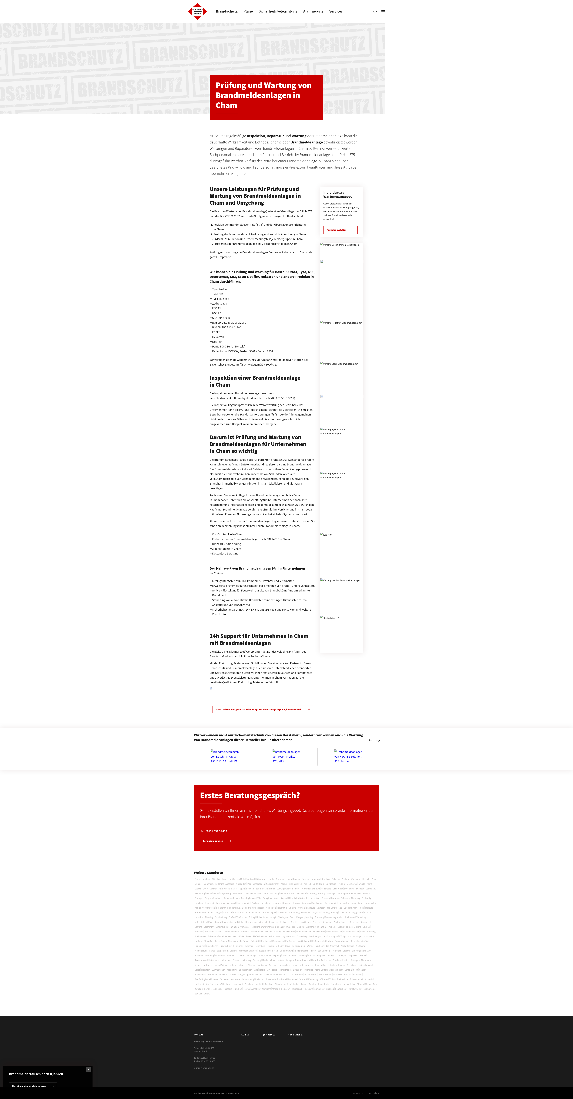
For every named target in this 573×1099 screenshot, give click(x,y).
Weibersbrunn (201, 950)
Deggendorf (357, 912)
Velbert (198, 965)
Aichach (364, 931)
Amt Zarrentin (212, 984)
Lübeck (198, 888)
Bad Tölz (294, 922)
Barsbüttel (282, 979)
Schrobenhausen (351, 931)
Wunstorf (223, 974)
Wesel (326, 965)
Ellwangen (272, 945)
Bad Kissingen (269, 912)
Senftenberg (340, 988)
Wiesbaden (241, 883)
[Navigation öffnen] (383, 12)
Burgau (338, 941)
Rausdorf (302, 979)
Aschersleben (258, 907)
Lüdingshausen (365, 965)
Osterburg (269, 984)
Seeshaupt (327, 922)
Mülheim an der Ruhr (310, 888)
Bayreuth (316, 912)
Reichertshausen (334, 931)
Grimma (292, 907)
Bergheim (321, 955)
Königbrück (297, 988)
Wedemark (257, 974)
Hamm (272, 888)
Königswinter (265, 955)
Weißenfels (271, 907)
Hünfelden (336, 950)
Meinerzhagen (285, 969)
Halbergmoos (257, 931)
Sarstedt (348, 974)
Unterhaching (222, 926)
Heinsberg (246, 960)
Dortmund (280, 879)
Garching (245, 931)
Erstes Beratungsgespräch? (250, 795)
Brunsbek (292, 979)
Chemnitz (313, 883)
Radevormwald (202, 960)
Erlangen (199, 898)
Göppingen (200, 945)
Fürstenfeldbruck (344, 926)
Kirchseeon (350, 917)
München (216, 879)
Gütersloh (304, 898)
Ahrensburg (248, 979)
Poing (211, 922)
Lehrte (314, 974)
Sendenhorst (200, 974)
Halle (321, 883)
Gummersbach (218, 969)
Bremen (296, 879)
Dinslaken (297, 969)
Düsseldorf (261, 879)
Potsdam (250, 888)
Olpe (256, 969)
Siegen (284, 898)
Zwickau (199, 988)
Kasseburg (313, 979)
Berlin (197, 879)
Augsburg (229, 883)
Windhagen (252, 955)
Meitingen (357, 936)
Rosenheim (227, 922)
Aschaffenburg (347, 945)
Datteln (348, 969)
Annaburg (256, 988)
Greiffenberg (318, 903)
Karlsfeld (199, 931)
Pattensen (337, 974)
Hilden (363, 955)
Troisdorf (286, 955)
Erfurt (205, 888)
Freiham (331, 926)
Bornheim (337, 960)
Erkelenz (236, 960)
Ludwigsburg (226, 945)
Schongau (333, 936)
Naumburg (282, 907)
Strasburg (286, 903)
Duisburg (336, 879)
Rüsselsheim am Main (268, 950)
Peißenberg (317, 941)
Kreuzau (306, 960)
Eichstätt (255, 941)
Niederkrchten (268, 960)
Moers (276, 898)
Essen (289, 879)
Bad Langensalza (334, 907)
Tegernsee (273, 922)
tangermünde (243, 903)
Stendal (278, 984)
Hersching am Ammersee (262, 926)
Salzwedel (231, 903)
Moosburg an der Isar (285, 936)
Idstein (313, 950)
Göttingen (331, 893)
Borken (333, 965)
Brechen (347, 950)
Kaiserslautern (298, 945)
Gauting (198, 926)
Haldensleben (349, 984)
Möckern (255, 903)
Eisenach (227, 912)
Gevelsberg (272, 969)
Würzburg (274, 893)
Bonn (374, 879)
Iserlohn (232, 965)
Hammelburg (255, 912)
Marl (341, 969)
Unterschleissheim (212, 931)
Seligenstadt (222, 950)
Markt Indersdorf (304, 931)
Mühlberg (266, 988)
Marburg (369, 907)
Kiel (305, 883)
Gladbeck (333, 969)
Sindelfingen (212, 945)
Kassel (234, 888)
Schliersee (284, 922)
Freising (277, 931)
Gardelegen (336, 984)
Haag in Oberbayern (279, 917)
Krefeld (361, 883)
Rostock (226, 888)
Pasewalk (276, 903)
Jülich (346, 960)
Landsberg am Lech (318, 936)
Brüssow (297, 903)
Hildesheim (293, 898)
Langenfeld (353, 955)
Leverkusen (349, 888)
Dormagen (341, 955)
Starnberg (365, 922)
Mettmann (366, 960)
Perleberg (249, 984)
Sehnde (328, 974)
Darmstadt (371, 888)
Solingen (360, 888)
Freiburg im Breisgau (347, 883)
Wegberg (257, 960)
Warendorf (213, 974)
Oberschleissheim (231, 931)
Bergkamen (262, 965)
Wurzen (301, 907)
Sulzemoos (213, 936)
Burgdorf (299, 974)
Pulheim (331, 955)
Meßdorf (288, 984)
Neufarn (268, 931)
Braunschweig (295, 883)
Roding (334, 912)
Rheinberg (308, 969)
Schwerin (345, 898)
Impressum (358, 1093)
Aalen (345, 941)
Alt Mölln (369, 979)
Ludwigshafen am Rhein (288, 888)
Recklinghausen (248, 898)
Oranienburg (356, 903)
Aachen (284, 883)
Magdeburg (331, 883)
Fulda (361, 907)
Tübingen (249, 945)
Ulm (293, 893)
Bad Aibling (239, 922)
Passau (367, 912)
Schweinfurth (283, 912)
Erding (252, 917)
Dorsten (318, 965)
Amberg (326, 912)
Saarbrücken (262, 888)
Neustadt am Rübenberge (275, 974)
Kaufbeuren (290, 941)
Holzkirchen (305, 922)
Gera (375, 984)
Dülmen (341, 965)
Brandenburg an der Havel (228, 907)
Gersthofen (246, 936)
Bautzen (198, 993)
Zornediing (361, 917)
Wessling (303, 955)
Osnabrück (338, 888)
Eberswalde (343, 903)
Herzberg (228, 988)
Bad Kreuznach (332, 945)
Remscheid (229, 898)
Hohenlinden (262, 917)
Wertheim (360, 945)
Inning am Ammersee (239, 926)
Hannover (315, 879)
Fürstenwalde (369, 988)
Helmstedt (210, 903)
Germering (311, 926)
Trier (259, 898)
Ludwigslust (237, 984)
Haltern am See (306, 965)
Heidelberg (200, 893)
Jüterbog (238, 988)
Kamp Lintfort (321, 969)
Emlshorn (259, 979)
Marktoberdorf (304, 941)
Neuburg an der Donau (238, 941)
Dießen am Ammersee (285, 926)
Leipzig (271, 879)
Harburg (198, 941)
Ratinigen (355, 960)
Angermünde (331, 903)
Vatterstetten (201, 922)
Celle (291, 974)
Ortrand (276, 988)
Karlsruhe (219, 883)
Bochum (345, 879)
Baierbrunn (209, 926)
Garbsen (233, 974)
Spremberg (319, 988)
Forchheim (306, 912)
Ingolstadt (315, 898)
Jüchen (227, 960)
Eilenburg (310, 907)
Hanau (212, 950)
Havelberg (265, 903)
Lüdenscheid (284, 965)
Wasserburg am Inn (334, 917)
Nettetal (281, 960)
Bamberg (295, 912)
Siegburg (276, 955)
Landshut (199, 917)
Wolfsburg (312, 893)
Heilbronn (285, 893)
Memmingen (278, 941)
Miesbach (263, 922)
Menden (251, 965)
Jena (237, 898)
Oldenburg (326, 888)
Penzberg (316, 922)
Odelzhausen (225, 936)
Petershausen (288, 931)
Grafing (309, 917)
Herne (209, 893)
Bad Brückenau (240, 912)
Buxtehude (271, 979)
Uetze (307, 974)
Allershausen (319, 931)
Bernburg (246, 907)
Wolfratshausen (341, 922)
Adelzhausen (200, 936)
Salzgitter (267, 898)
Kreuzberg (354, 922)
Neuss (216, 893)
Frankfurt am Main (236, 879)
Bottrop (321, 893)
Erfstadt (312, 955)
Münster (198, 883)
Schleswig (366, 898)
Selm (355, 969)
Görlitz (207, 993)
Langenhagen (244, 974)
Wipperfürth (232, 969)
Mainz (369, 883)
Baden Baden (284, 945)
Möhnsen (323, 979)
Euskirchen (326, 960)
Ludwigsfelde (370, 903)
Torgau (246, 988)
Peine (321, 974)
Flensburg (355, 898)
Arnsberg (273, 965)
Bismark (304, 984)
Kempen (290, 960)
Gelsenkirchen (272, 883)
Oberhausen (215, 888)
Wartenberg (302, 936)
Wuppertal (356, 879)
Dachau (366, 926)
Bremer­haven (355, 893)
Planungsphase (235, 526)
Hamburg (206, 879)
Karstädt (259, 984)
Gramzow (306, 903)
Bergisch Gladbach (213, 898)
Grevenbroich (216, 960)
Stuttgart (250, 879)
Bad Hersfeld (201, 912)
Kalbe (295, 984)
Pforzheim (301, 893)
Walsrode (357, 974)
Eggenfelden (221, 941)
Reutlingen (343, 893)
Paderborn (237, 893)
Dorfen (232, 917)
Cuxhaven (224, 979)
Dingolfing (209, 941)
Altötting (209, 917)
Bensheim (319, 945)
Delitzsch (321, 907)
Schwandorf (345, 912)
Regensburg (225, 893)
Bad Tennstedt (350, 907)
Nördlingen (265, 941)
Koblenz (367, 893)
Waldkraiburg (221, 917)
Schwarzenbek (356, 979)
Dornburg (209, 955)
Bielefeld (366, 879)
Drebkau (330, 988)
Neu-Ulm (315, 960)
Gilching (300, 926)
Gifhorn (360, 984)
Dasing (372, 931)
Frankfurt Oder (354, 988)
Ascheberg (351, 965)
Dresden (305, 879)
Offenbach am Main (253, 893)
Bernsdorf (285, 988)
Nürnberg (325, 879)
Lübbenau (217, 988)
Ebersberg (319, 917)
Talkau (332, 979)
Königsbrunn (345, 936)
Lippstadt (205, 969)
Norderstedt (236, 979)
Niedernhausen (301, 950)
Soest (197, 969)
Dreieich (234, 950)
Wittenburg (225, 984)
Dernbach (231, 955)
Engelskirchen (245, 969)
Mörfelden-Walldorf (248, 950)
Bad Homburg (286, 950)
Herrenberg (260, 945)
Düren (298, 960)
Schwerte (242, 965)
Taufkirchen (241, 917)
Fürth (266, 893)
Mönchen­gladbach (256, 883)
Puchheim (321, 926)
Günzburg (328, 941)
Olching (357, 926)
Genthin (312, 984)
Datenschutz (374, 1093)
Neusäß (236, 936)
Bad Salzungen (215, 912)
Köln (224, 879)
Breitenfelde (342, 979)
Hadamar (199, 955)
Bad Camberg (324, 950)
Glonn (218, 922)
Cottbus (207, 988)
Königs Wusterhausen (205, 907)
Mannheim (209, 883)
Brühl (294, 955)
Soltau (215, 979)
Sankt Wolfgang (297, 917)
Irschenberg (251, 922)
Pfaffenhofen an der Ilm (263, 936)
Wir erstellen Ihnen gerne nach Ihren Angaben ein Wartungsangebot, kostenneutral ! (258, 709)
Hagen (242, 888)
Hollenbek (199, 984)
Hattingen (207, 965)
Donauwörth (369, 936)
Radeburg (308, 988)
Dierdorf (241, 955)
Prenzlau (326, 898)
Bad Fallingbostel (203, 979)
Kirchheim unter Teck (359, 941)
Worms (310, 945)
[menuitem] (227, 11)
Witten (224, 965)
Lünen (294, 965)
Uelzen (368, 984)
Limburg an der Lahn (361, 950)
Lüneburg (199, 903)
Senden (362, 969)
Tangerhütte (323, 984)
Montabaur (220, 955)
